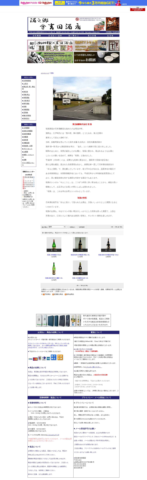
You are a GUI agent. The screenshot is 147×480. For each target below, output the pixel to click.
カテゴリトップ (45, 73)
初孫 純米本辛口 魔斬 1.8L (54, 278)
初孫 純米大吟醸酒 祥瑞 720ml (108, 255)
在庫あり (72, 227)
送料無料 (82, 227)
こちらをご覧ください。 (94, 367)
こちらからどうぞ (53, 435)
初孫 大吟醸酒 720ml (54, 255)
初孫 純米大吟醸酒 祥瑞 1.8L (80, 255)
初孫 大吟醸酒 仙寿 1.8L (80, 278)
